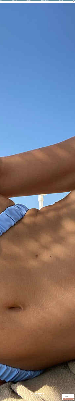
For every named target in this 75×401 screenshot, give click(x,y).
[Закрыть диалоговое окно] (73, 394)
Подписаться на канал (68, 398)
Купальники (27, 2)
